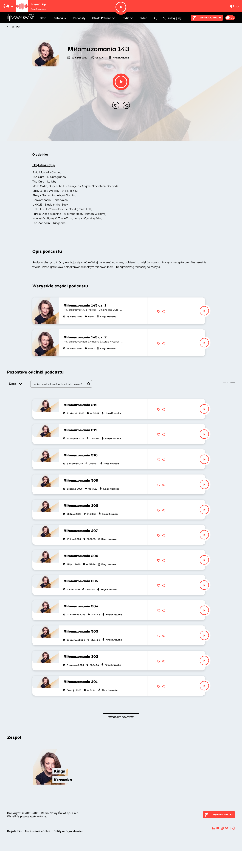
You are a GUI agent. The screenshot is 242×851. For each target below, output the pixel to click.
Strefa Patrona (101, 17)
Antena (58, 17)
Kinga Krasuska (121, 57)
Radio (125, 17)
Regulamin (14, 831)
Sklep (143, 17)
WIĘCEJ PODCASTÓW (121, 717)
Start (43, 17)
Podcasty (79, 17)
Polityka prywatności (68, 831)
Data (12, 383)
